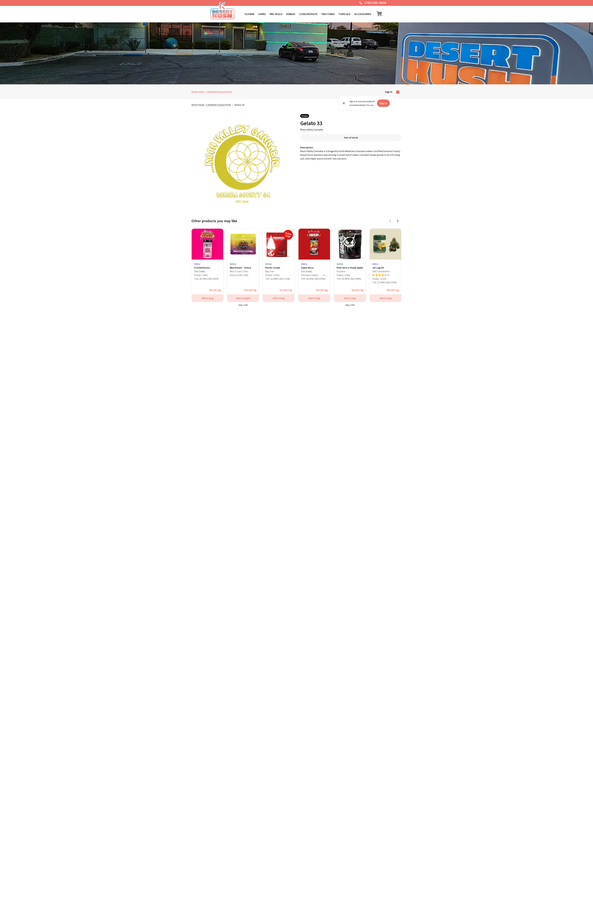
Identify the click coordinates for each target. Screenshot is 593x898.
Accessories (362, 14)
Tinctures (328, 14)
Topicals (344, 14)
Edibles (290, 14)
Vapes (262, 14)
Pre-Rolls (276, 14)
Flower (249, 14)
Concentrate (308, 14)
